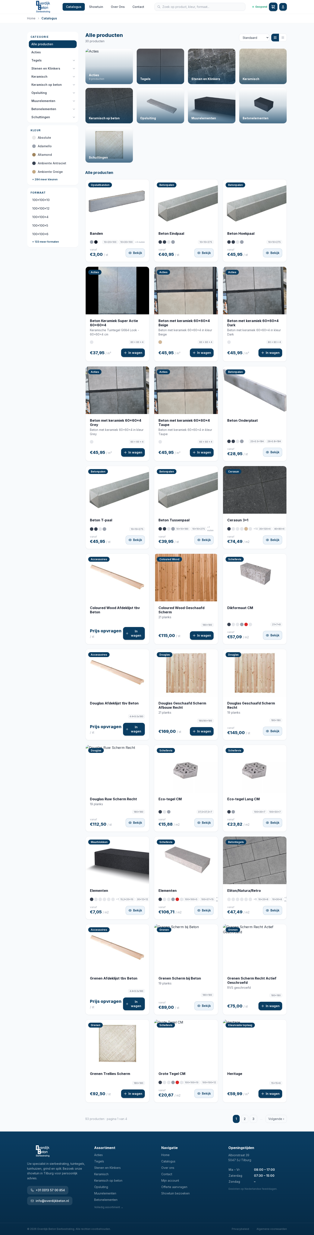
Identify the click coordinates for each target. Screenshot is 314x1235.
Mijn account (170, 1180)
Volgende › (276, 1119)
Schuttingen (40, 117)
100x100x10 (41, 200)
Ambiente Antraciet (52, 163)
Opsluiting (39, 93)
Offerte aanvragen (174, 1187)
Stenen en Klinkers (45, 68)
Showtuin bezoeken (175, 1193)
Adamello (45, 146)
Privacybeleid (240, 1229)
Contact (138, 7)
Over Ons (118, 7)
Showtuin (96, 7)
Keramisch (39, 76)
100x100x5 (40, 225)
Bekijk (137, 253)
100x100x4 (40, 217)
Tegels (36, 60)
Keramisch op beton (46, 84)
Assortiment (104, 1148)
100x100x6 (40, 234)
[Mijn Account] (283, 7)
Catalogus (73, 7)
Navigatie (169, 1148)
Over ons (167, 1167)
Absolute (44, 137)
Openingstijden (241, 1148)
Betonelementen (43, 109)
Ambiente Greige (50, 172)
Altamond (45, 154)
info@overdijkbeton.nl (52, 1201)
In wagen (135, 352)
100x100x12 (41, 208)
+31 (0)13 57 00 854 (50, 1190)
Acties (36, 52)
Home (31, 18)
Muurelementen (43, 101)
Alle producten (42, 44)
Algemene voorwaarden (272, 1229)
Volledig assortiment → (108, 1207)
